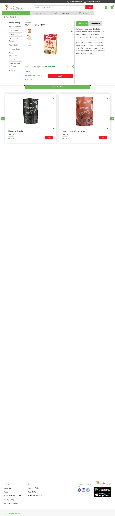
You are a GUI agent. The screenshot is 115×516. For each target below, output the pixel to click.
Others (12, 70)
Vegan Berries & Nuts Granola (73, 131)
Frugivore (11, 129)
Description (82, 23)
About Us (7, 488)
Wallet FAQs (32, 492)
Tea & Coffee (14, 45)
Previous (3, 118)
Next (112, 118)
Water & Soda (14, 49)
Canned (12, 34)
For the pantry (14, 23)
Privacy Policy (9, 499)
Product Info (95, 23)
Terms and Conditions (12, 503)
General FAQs (33, 488)
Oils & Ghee (13, 30)
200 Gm (11, 134)
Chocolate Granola (15, 131)
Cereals (12, 59)
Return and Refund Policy (13, 496)
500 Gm (27, 71)
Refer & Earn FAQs (35, 496)
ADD (60, 76)
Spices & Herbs (15, 27)
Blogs (6, 492)
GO (89, 7)
